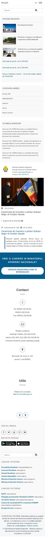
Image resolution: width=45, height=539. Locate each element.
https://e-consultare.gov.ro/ (22, 394)
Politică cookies (32, 526)
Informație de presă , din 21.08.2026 (15, 61)
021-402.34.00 (29, 334)
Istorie (4, 108)
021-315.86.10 (33, 337)
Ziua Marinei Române (25, 25)
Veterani (5, 103)
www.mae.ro (28, 482)
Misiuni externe (7, 113)
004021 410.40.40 (24, 309)
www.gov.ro (21, 470)
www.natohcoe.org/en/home (11, 505)
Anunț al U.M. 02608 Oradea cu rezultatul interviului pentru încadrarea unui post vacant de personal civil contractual (20, 155)
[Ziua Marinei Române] (9, 28)
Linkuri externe (11, 488)
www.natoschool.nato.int (24, 500)
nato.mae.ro (39, 497)
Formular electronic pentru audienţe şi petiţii (22, 341)
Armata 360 (6, 94)
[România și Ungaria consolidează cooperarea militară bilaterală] (9, 40)
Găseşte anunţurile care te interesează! (22, 271)
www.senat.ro (20, 473)
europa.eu (18, 508)
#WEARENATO (7, 98)
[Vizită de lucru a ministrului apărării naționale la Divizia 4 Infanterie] (9, 52)
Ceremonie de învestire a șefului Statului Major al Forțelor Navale (21, 232)
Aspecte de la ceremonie (12, 221)
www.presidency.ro (25, 467)
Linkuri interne (10, 462)
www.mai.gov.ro (29, 479)
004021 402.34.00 (22, 312)
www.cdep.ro (21, 476)
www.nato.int (11, 494)
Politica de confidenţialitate (16, 526)
